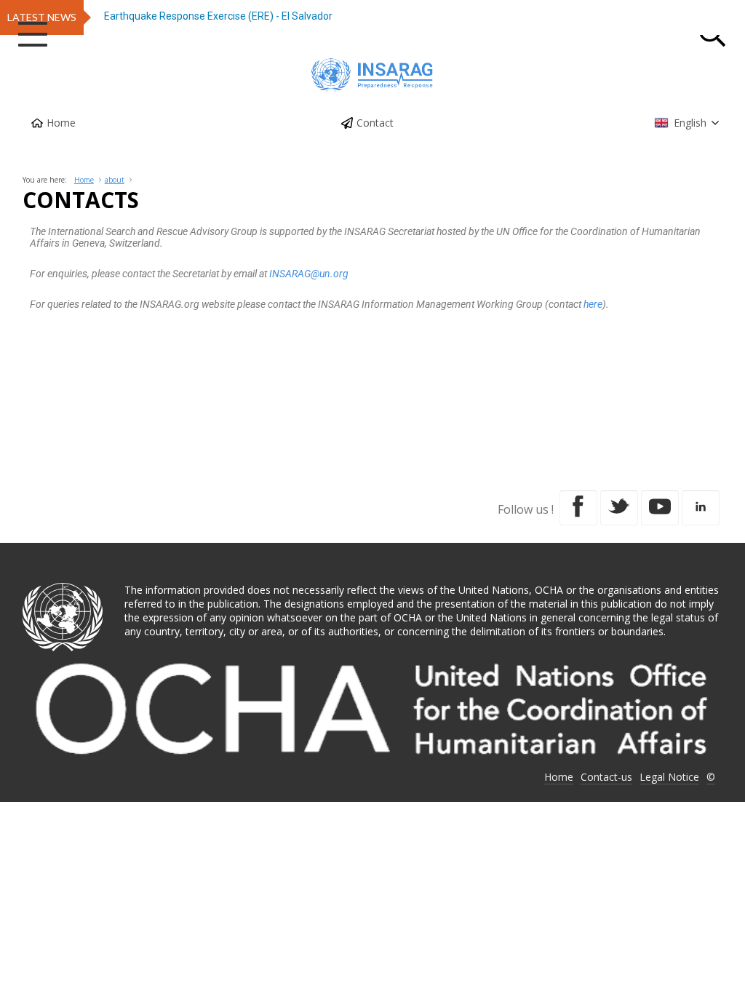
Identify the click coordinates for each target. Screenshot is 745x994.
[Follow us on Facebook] (578, 507)
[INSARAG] (372, 75)
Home (61, 123)
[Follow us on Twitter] (619, 507)
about (114, 180)
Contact (375, 123)
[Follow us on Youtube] (660, 507)
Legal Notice (669, 777)
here (592, 304)
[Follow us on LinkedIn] (701, 507)
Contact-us (606, 777)
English (690, 123)
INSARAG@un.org (308, 273)
